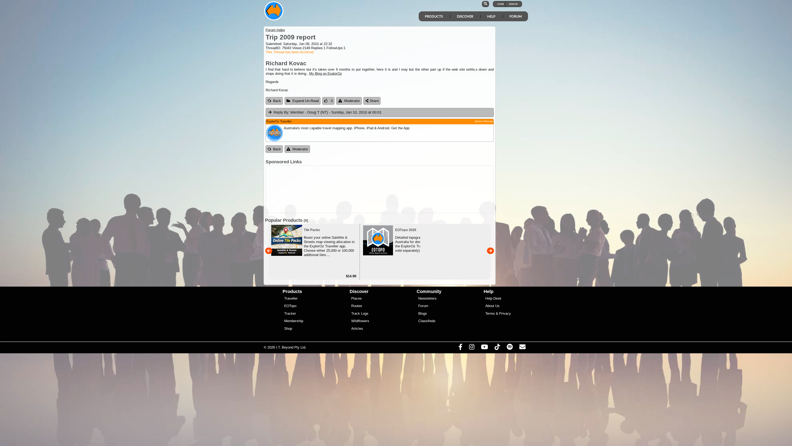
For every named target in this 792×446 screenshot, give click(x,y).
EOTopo (290, 306)
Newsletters (427, 298)
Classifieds (426, 321)
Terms (490, 314)
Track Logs (359, 314)
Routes (356, 306)
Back (277, 101)
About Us (492, 306)
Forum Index (275, 30)
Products (434, 16)
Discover (465, 16)
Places (356, 298)
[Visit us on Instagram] (471, 348)
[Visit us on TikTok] (497, 348)
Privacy (505, 314)
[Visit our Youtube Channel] (485, 348)
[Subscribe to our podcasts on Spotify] (509, 348)
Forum (515, 16)
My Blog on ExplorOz (325, 74)
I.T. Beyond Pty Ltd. (291, 347)
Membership (293, 321)
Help (491, 16)
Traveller (291, 298)
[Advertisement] (399, 189)
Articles (357, 329)
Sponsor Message (484, 121)
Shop (288, 329)
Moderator (352, 101)
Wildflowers (360, 321)
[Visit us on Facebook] (460, 348)
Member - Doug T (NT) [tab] (327, 112)
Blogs (422, 314)
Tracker (290, 314)
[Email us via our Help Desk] (522, 348)
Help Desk (493, 298)
